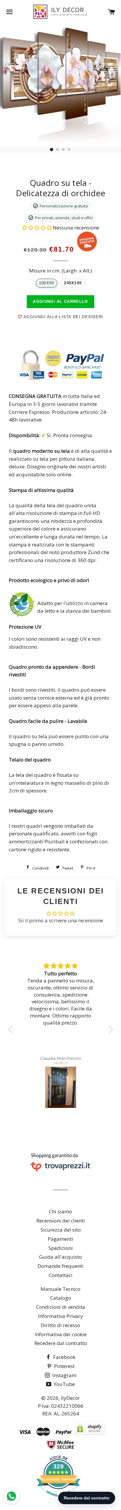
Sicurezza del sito (61, 1229)
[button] (37, 227)
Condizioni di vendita (60, 1307)
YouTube (64, 1384)
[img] (60, 966)
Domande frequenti (60, 1266)
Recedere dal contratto (60, 1343)
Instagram (63, 1375)
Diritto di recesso (60, 1325)
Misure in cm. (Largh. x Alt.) (60, 270)
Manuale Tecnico (60, 1289)
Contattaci (61, 1275)
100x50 (46, 283)
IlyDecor (70, 1398)
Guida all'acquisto (60, 1256)
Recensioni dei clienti (60, 1220)
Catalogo (60, 1297)
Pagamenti (60, 1238)
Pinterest (64, 1366)
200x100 (73, 283)
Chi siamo (60, 1211)
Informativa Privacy (60, 1316)
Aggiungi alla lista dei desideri (62, 317)
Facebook (63, 1357)
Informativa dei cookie (61, 1334)
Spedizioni (60, 1248)
